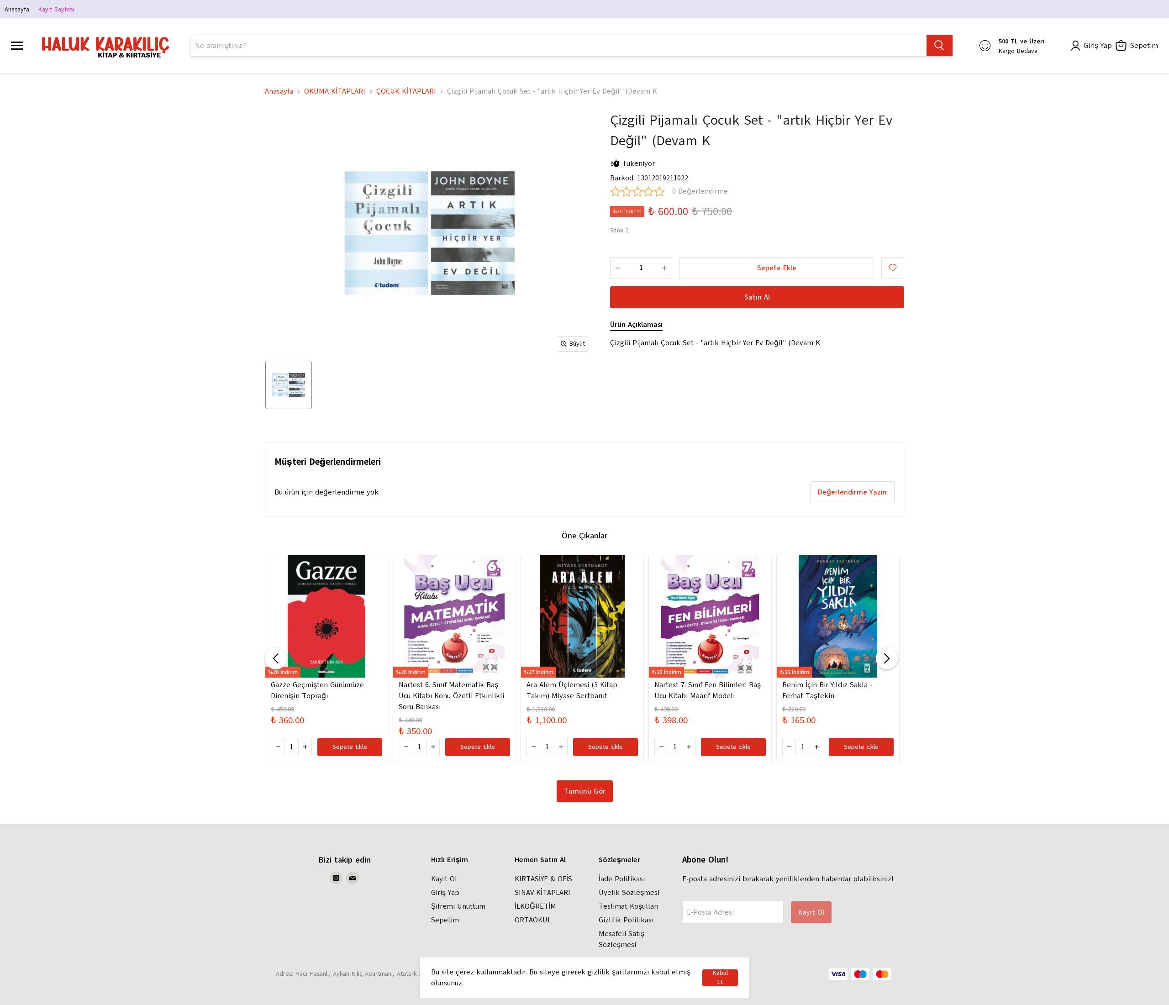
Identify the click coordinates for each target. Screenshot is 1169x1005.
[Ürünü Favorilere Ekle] (892, 268)
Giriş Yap (445, 893)
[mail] (352, 878)
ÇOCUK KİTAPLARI (406, 91)
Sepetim (445, 920)
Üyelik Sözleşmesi (629, 893)
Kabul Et (720, 977)
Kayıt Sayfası (56, 9)
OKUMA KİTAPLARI (334, 91)
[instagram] (336, 878)
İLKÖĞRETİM (535, 906)
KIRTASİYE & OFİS (543, 879)
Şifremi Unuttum (458, 906)
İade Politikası (622, 879)
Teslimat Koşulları (628, 906)
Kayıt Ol (444, 879)
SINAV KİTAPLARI (542, 893)
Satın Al (757, 297)
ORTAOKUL (533, 920)
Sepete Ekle (776, 268)
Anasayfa (17, 9)
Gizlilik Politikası (626, 920)
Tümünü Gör (585, 791)
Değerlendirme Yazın (852, 492)
